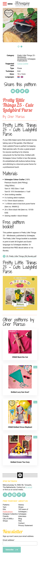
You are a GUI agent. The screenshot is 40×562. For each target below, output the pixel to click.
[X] (22, 91)
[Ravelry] (23, 495)
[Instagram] (14, 495)
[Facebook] (5, 495)
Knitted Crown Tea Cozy (20, 462)
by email (28, 487)
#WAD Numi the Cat (20, 357)
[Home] (22, 4)
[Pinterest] (27, 91)
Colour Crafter (22, 64)
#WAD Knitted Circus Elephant (20, 427)
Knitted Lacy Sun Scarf (20, 392)
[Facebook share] (17, 91)
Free (35, 367)
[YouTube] (9, 495)
